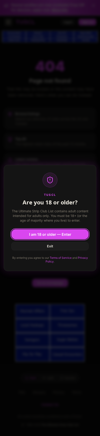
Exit (50, 246)
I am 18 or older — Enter (50, 234)
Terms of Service (61, 257)
